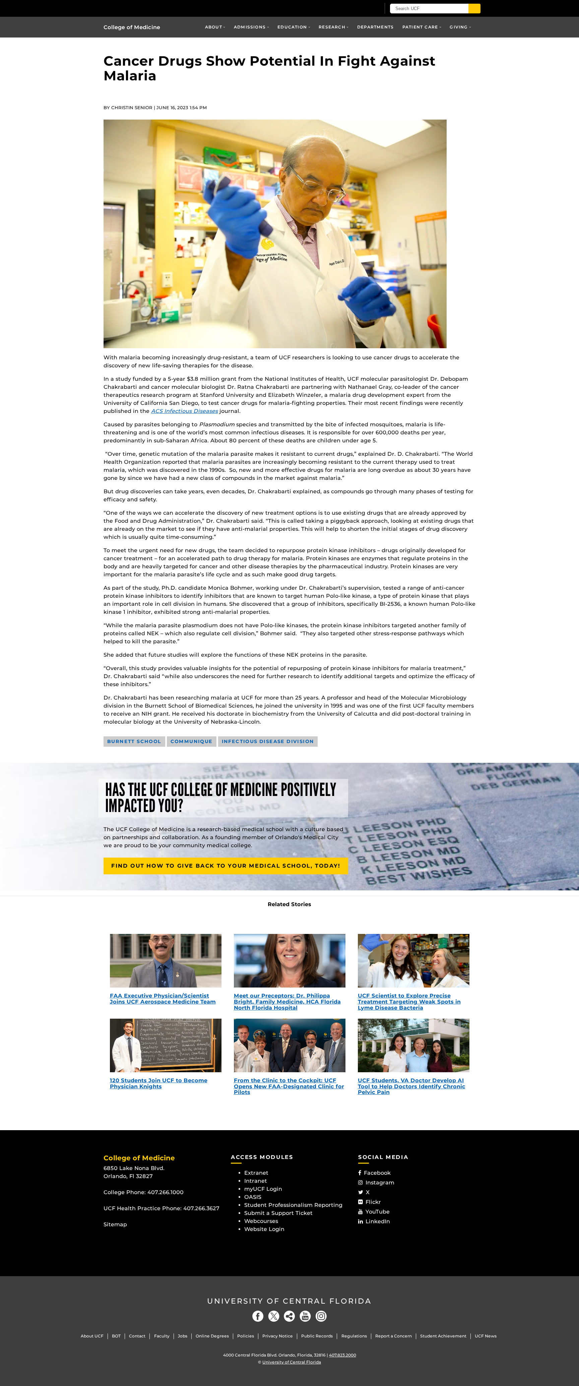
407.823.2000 (342, 1355)
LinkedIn (378, 1221)
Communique (192, 741)
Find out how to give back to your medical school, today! (225, 866)
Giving (459, 26)
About (213, 26)
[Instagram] (321, 1316)
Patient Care (420, 26)
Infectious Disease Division (268, 741)
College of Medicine (132, 27)
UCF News (486, 1335)
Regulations (354, 1335)
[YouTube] (305, 1316)
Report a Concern (393, 1335)
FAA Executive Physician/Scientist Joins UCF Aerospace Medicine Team (163, 999)
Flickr (373, 1202)
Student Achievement (443, 1335)
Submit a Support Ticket (278, 1213)
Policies (245, 1335)
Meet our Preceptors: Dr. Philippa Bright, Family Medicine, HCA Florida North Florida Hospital (287, 1002)
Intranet (255, 1181)
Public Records (317, 1335)
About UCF (92, 1335)
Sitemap (115, 1224)
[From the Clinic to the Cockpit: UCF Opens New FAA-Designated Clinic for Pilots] (289, 1045)
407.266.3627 (201, 1208)
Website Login (264, 1229)
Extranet (256, 1173)
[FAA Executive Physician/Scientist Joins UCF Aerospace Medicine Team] (165, 961)
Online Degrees (212, 1335)
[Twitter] (273, 1316)
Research (332, 26)
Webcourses (261, 1221)
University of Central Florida (289, 1301)
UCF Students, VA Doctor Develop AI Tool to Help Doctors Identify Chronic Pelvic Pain (411, 1086)
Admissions (250, 26)
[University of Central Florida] (152, 8)
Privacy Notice (277, 1335)
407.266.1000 (165, 1192)
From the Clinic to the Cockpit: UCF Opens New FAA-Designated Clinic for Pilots (289, 1086)
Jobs (182, 1335)
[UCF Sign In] (359, 8)
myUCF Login (263, 1189)
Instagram (380, 1182)
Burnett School (134, 741)
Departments (375, 26)
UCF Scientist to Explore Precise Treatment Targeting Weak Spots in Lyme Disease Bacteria (409, 1002)
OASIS (252, 1197)
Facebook (377, 1173)
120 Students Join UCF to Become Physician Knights (158, 1083)
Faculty (162, 1335)
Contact (137, 1335)
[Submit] (474, 8)
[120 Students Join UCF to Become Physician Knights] (165, 1045)
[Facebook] (258, 1316)
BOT (116, 1335)
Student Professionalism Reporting (293, 1205)
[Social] (289, 1316)
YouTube (378, 1212)
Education (292, 26)
